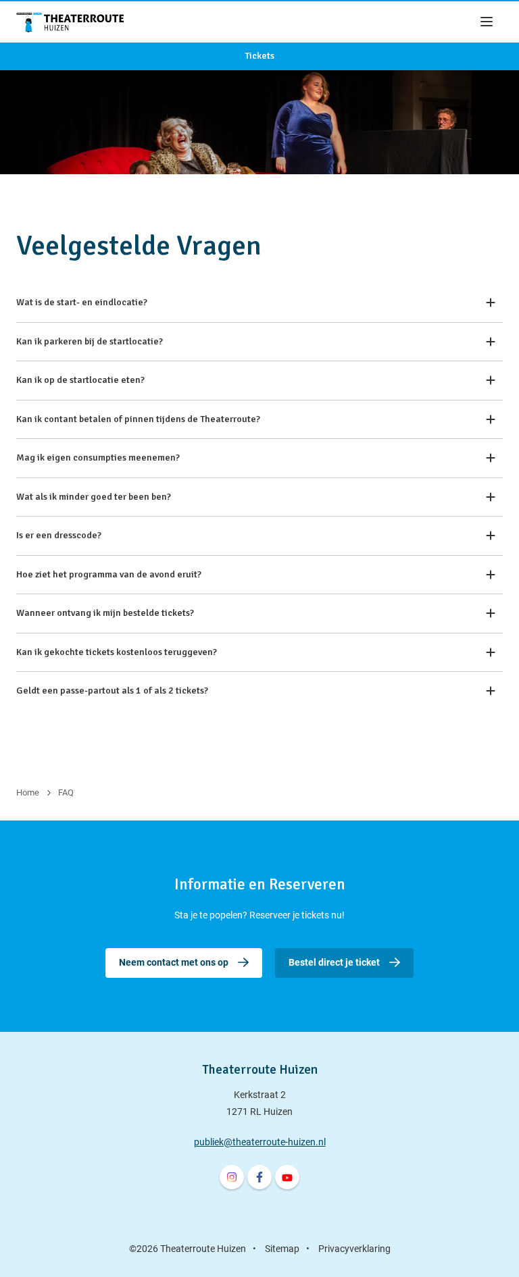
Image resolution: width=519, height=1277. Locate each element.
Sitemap (282, 1248)
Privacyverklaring (354, 1248)
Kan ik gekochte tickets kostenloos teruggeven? (116, 652)
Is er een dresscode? (58, 535)
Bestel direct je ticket (334, 962)
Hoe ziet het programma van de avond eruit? (108, 574)
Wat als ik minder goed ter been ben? (93, 496)
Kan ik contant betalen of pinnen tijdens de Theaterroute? (138, 419)
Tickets (259, 55)
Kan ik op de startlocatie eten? (80, 380)
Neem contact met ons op (173, 962)
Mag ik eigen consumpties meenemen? (98, 457)
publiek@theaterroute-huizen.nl (260, 1142)
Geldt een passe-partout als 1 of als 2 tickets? (112, 690)
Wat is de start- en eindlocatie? (81, 302)
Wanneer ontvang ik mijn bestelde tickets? (105, 613)
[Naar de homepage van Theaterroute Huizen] (70, 21)
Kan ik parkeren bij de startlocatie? (89, 341)
